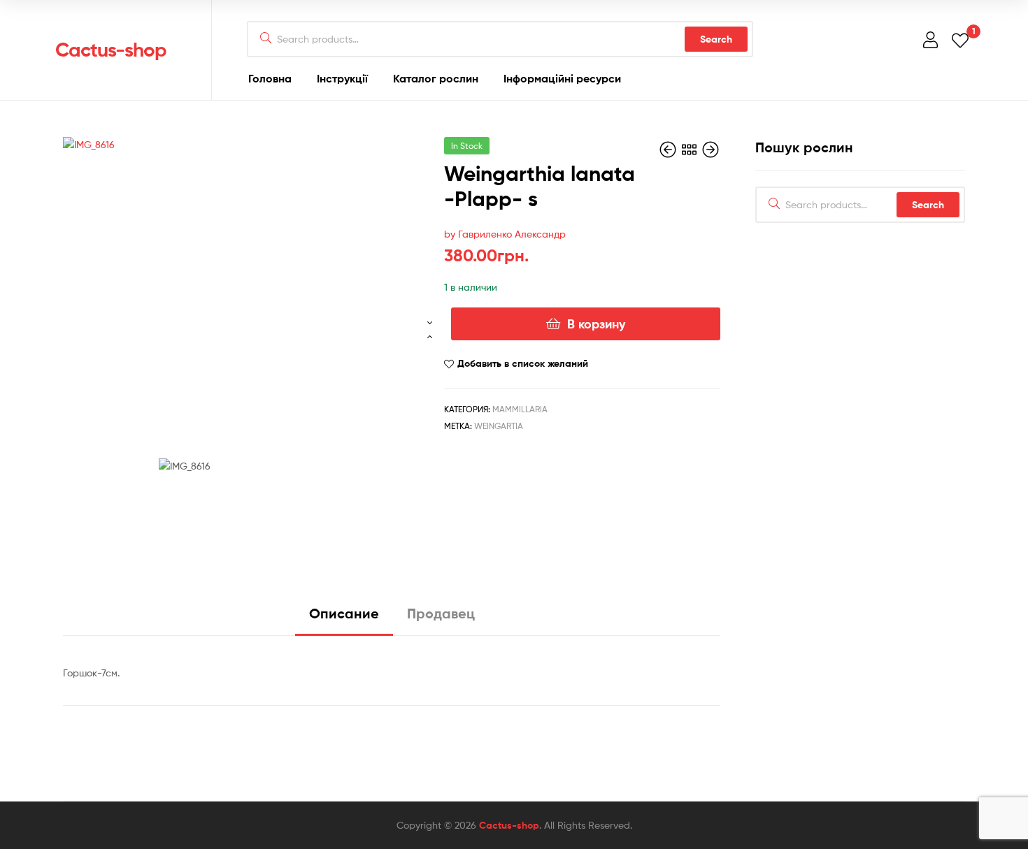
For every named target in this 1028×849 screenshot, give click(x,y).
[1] (960, 39)
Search (716, 39)
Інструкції (342, 78)
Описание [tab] (344, 613)
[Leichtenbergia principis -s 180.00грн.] (669, 149)
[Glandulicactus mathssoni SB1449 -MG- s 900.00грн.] (710, 149)
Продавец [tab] (441, 613)
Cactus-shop (110, 49)
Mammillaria (520, 409)
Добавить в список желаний (522, 363)
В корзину (596, 324)
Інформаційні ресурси (562, 78)
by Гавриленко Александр (505, 234)
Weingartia (498, 426)
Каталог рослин (435, 78)
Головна (270, 78)
